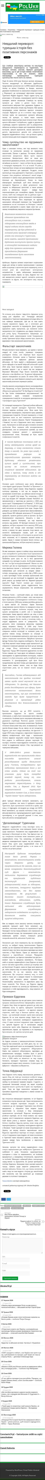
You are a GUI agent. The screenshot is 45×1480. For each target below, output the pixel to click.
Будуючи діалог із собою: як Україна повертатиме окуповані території (30, 1222)
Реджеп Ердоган (38, 1205)
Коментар (5, 1237)
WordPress (18, 1470)
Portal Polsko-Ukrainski (31, 1470)
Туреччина (5, 1208)
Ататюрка (21, 520)
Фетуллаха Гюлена (9, 199)
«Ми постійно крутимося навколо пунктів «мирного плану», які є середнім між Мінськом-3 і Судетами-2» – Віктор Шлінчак (21, 1394)
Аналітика (11, 30)
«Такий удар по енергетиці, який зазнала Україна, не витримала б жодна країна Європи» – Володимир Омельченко (20, 1408)
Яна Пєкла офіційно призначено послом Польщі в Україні (15, 1215)
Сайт (4, 1270)
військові (27, 1205)
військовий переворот (13, 1205)
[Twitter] (24, 1472)
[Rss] (20, 1472)
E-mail (4, 1263)
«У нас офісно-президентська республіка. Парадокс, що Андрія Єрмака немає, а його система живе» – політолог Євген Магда (21, 1380)
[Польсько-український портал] (22, 7)
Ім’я (3, 1256)
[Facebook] (22, 1472)
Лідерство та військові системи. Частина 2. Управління (20, 1343)
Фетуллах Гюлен (17, 1208)
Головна (3, 30)
